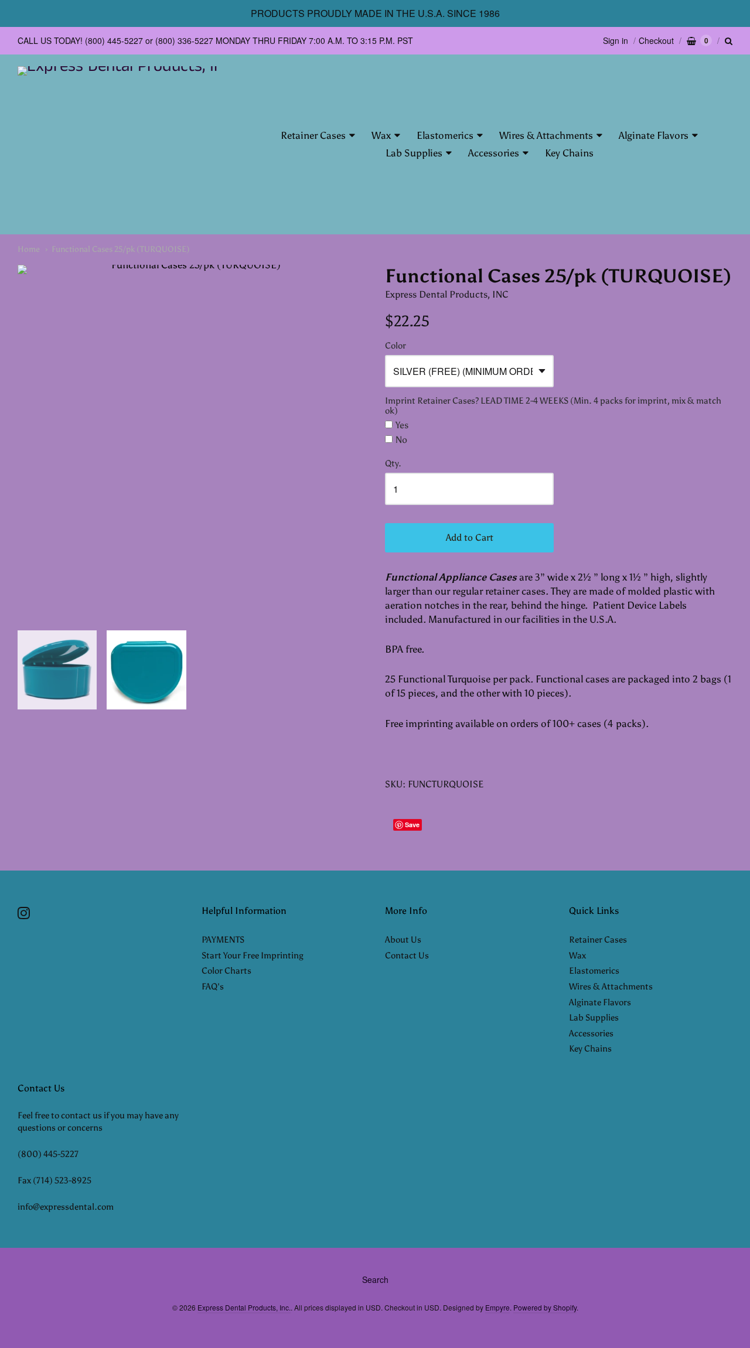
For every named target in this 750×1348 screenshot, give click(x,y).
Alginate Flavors (653, 135)
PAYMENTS (223, 939)
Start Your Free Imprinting (253, 955)
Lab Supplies (414, 153)
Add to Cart (469, 537)
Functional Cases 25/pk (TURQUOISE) (121, 249)
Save (412, 824)
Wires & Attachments (546, 135)
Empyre (497, 1307)
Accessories (493, 153)
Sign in (615, 40)
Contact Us (407, 955)
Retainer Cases (313, 135)
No (401, 440)
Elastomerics (445, 135)
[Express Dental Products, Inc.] (119, 144)
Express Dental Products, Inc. (244, 1307)
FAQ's (213, 986)
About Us (403, 939)
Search (375, 1279)
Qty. (393, 464)
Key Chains (569, 153)
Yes (402, 425)
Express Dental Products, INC (447, 294)
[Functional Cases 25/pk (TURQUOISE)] (191, 438)
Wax (381, 135)
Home (29, 249)
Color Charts (226, 970)
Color (395, 346)
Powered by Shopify (545, 1307)
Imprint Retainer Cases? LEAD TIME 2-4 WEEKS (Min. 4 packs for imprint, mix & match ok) (553, 406)
